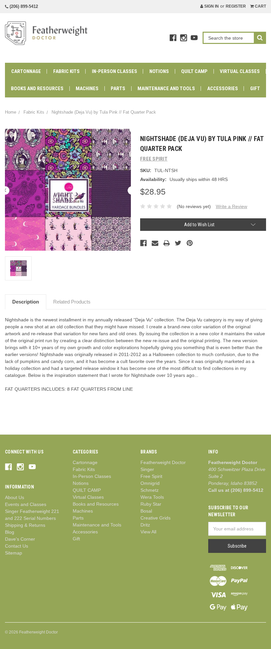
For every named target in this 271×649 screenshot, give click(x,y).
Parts (118, 88)
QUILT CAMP (194, 71)
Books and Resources (37, 88)
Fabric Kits (66, 71)
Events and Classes (25, 504)
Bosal (146, 511)
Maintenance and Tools (166, 88)
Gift (255, 88)
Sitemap (13, 553)
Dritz (145, 524)
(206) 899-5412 (23, 6)
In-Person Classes (114, 71)
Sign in (211, 6)
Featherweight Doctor (163, 462)
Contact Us (16, 546)
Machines (87, 88)
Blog (9, 532)
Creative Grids (155, 518)
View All (148, 531)
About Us (14, 497)
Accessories (222, 88)
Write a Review (231, 206)
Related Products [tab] (72, 302)
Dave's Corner (20, 539)
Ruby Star (150, 504)
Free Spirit (151, 476)
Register (236, 6)
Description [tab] (25, 302)
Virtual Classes (240, 71)
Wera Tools (152, 497)
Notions (159, 71)
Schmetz (149, 490)
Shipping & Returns (25, 525)
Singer (147, 469)
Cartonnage (26, 71)
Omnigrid (150, 483)
